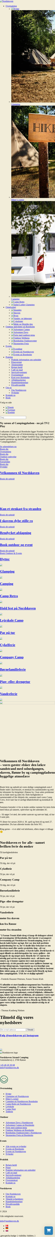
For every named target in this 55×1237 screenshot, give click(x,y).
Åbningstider (17, 365)
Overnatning (11, 6)
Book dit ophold (7, 479)
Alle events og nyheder (16, 1146)
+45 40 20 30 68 (7, 1065)
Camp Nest (11, 1109)
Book (8, 398)
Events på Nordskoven (16, 1151)
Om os (9, 387)
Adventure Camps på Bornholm (20, 1125)
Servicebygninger (19, 372)
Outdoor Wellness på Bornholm (20, 1130)
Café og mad (17, 370)
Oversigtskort (17, 375)
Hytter (8, 1094)
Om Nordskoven (18, 390)
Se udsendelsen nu (8, 446)
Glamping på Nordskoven (17, 1096)
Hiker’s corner (12, 1099)
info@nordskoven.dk (9, 1067)
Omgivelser (11, 307)
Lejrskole (10, 1106)
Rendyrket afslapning (15, 533)
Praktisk (9, 357)
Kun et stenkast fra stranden (20, 509)
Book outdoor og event (16, 545)
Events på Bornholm (15, 1149)
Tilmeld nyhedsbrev (14, 1199)
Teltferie (9, 1111)
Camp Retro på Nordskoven (18, 1104)
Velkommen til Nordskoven (19, 473)
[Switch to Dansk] (10, 407)
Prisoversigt (16, 362)
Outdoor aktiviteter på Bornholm (20, 326)
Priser (8, 1167)
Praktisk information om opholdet (26, 359)
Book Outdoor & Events (11, 553)
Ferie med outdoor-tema (16, 1127)
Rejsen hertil (16, 367)
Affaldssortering (18, 380)
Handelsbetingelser (19, 382)
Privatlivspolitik (18, 385)
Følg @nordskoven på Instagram (19, 1035)
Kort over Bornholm (20, 377)
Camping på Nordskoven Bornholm (22, 1101)
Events (9, 346)
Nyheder (15, 392)
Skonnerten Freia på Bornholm (19, 1135)
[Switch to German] (10, 410)
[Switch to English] (10, 412)
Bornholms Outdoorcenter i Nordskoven (24, 1133)
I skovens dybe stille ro (16, 521)
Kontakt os (10, 395)
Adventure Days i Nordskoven (19, 1122)
